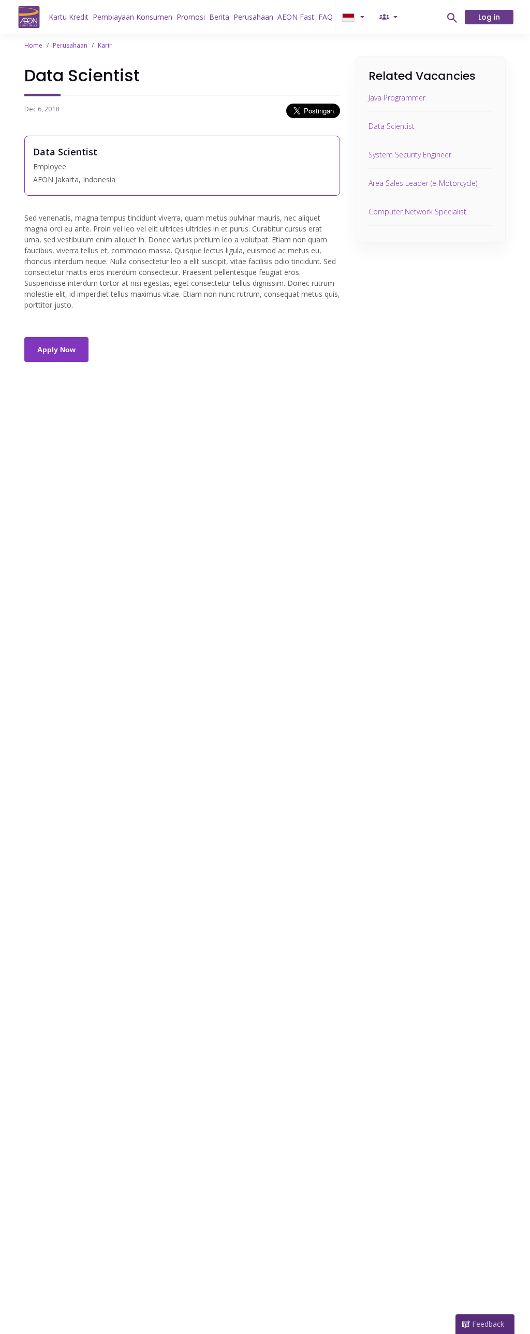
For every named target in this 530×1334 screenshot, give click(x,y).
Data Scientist (392, 126)
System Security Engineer (410, 155)
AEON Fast (295, 17)
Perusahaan (253, 17)
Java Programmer (397, 98)
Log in (489, 17)
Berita (219, 17)
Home (33, 45)
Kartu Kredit (69, 17)
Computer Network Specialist (417, 211)
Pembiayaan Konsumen (132, 17)
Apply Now (56, 349)
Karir (105, 45)
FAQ (325, 17)
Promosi (190, 17)
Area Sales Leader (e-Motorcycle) (423, 183)
